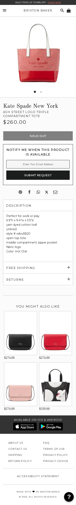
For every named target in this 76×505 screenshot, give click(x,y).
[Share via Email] (55, 192)
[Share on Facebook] (29, 192)
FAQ (46, 442)
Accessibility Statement (38, 476)
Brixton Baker (38, 10)
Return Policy (20, 461)
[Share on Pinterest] (20, 192)
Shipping (15, 454)
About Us (16, 442)
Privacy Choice (55, 461)
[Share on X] (46, 192)
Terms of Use (54, 448)
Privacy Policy (55, 454)
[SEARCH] (61, 10)
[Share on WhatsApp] (38, 192)
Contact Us (17, 448)
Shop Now (54, 2)
